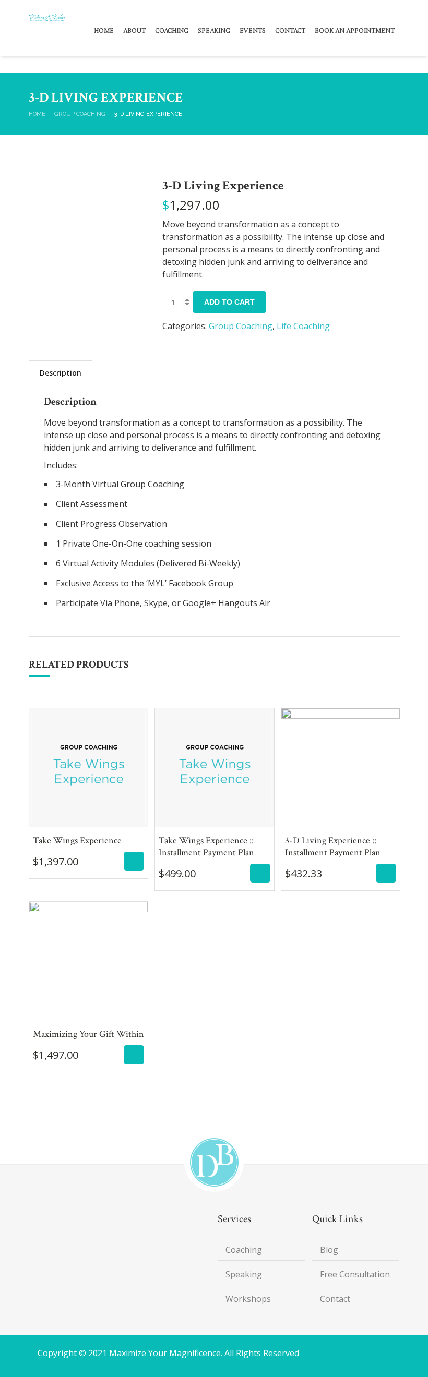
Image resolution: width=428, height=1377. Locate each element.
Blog (329, 1249)
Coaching (171, 31)
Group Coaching (79, 114)
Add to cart (229, 302)
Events (253, 31)
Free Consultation (355, 1274)
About (134, 31)
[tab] (60, 372)
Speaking (214, 31)
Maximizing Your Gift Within (88, 1011)
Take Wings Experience (88, 818)
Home (104, 31)
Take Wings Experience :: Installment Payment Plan (214, 824)
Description (60, 373)
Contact (290, 31)
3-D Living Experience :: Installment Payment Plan (340, 824)
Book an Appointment (355, 31)
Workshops (248, 1298)
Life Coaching (303, 326)
